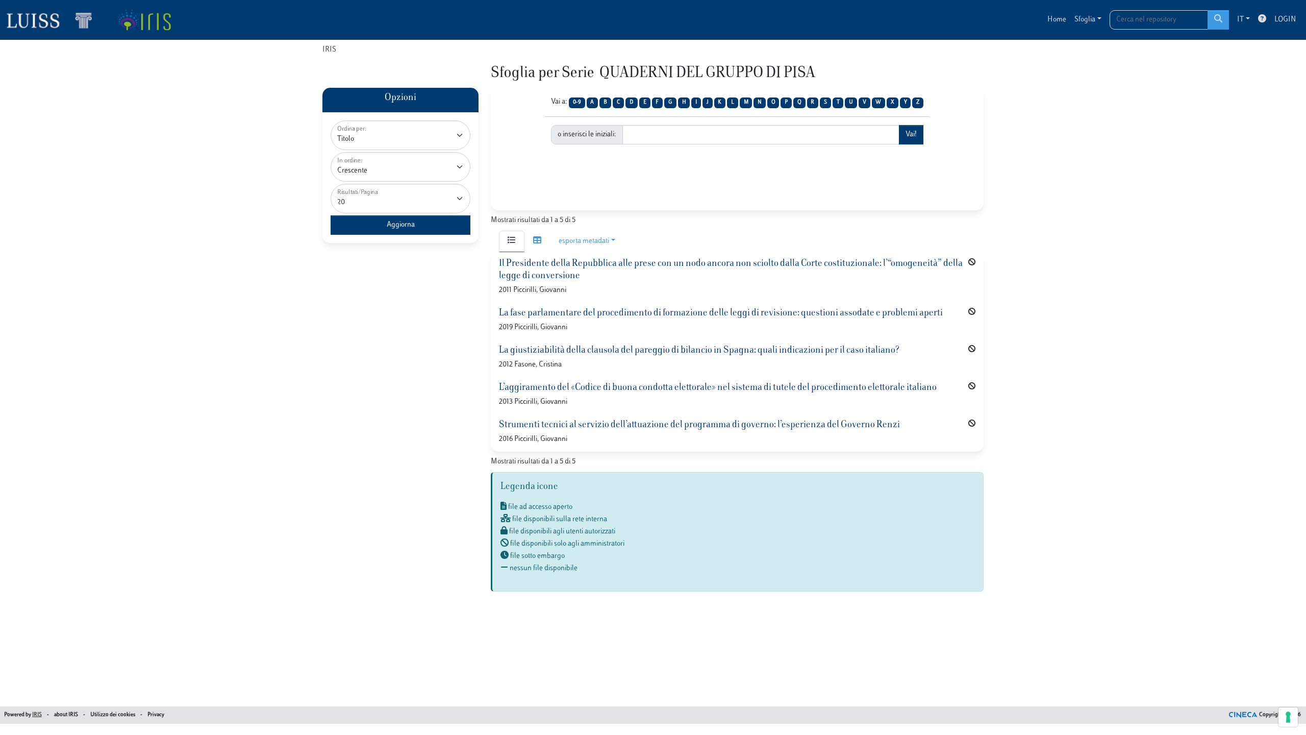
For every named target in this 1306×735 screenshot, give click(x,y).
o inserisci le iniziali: (587, 134)
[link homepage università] (144, 20)
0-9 (577, 102)
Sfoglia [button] (1084, 19)
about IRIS (66, 715)
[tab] (511, 241)
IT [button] (1240, 19)
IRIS (329, 50)
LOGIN (1285, 19)
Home (1056, 19)
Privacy (155, 715)
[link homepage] (53, 20)
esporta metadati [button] (584, 241)
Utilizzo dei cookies (112, 715)
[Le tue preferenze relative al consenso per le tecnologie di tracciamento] (1288, 717)
